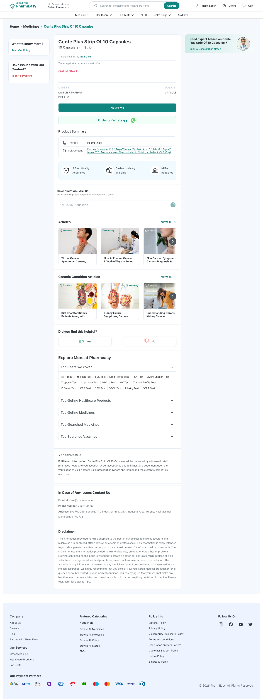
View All (167, 222)
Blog (12, 633)
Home (14, 26)
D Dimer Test (68, 388)
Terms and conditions (161, 639)
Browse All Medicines (91, 629)
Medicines (31, 26)
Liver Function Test (158, 376)
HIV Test (124, 382)
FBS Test (100, 376)
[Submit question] (173, 204)
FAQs (82, 651)
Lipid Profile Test (119, 376)
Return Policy (156, 656)
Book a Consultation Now (204, 48)
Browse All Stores (89, 645)
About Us (15, 622)
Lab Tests (124, 14)
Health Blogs (160, 14)
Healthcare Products (22, 659)
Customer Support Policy (163, 650)
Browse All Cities (89, 640)
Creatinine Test (90, 382)
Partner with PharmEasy (24, 639)
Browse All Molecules (91, 634)
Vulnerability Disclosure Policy (166, 633)
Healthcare (102, 14)
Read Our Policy (20, 50)
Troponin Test (69, 382)
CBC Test (100, 388)
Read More (85, 56)
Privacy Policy (157, 628)
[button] (134, 5)
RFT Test (66, 376)
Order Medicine (19, 653)
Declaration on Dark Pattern (165, 644)
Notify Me (117, 107)
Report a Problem (21, 75)
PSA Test (138, 376)
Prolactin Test (83, 376)
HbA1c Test (109, 382)
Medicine (80, 14)
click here (64, 581)
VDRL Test (115, 388)
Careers (14, 628)
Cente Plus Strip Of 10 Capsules (69, 26)
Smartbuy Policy (158, 661)
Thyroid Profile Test (144, 382)
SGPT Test (149, 388)
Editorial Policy (157, 622)
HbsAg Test (132, 388)
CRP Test (85, 388)
